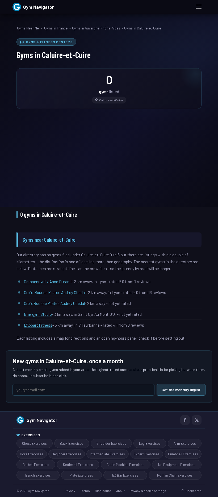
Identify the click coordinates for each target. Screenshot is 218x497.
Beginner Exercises (66, 454)
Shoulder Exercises (111, 443)
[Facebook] (185, 420)
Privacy (70, 490)
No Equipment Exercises (176, 465)
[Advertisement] (109, 154)
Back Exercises (71, 443)
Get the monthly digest (181, 389)
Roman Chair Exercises (175, 475)
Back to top (194, 490)
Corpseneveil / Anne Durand (48, 281)
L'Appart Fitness (38, 325)
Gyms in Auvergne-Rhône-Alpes (96, 28)
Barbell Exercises (36, 465)
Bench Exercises (38, 475)
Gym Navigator (42, 420)
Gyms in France (56, 28)
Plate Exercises (81, 475)
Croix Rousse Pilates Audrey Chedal (54, 303)
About (120, 490)
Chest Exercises (34, 443)
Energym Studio (38, 314)
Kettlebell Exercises (78, 465)
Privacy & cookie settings (148, 490)
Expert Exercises (147, 454)
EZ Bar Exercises (125, 475)
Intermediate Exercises (107, 454)
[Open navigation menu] (198, 7)
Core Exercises (31, 454)
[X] (197, 420)
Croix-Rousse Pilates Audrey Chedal (55, 292)
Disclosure (103, 490)
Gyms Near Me (28, 28)
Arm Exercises (185, 443)
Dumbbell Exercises (183, 454)
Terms (85, 490)
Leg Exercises (150, 443)
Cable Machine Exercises (125, 465)
